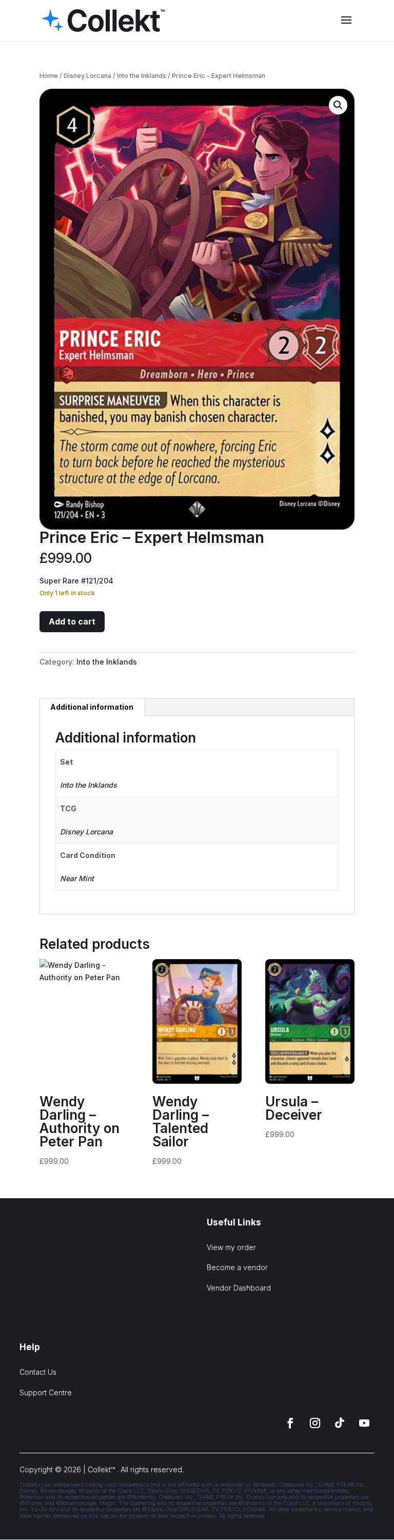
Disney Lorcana (87, 76)
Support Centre (45, 1392)
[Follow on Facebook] (290, 1423)
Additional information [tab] (91, 707)
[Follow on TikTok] (339, 1423)
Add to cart (72, 621)
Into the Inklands (141, 76)
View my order (231, 1247)
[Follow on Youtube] (364, 1423)
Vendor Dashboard (239, 1287)
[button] (338, 105)
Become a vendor (237, 1267)
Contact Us (37, 1372)
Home (49, 76)
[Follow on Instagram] (315, 1423)
